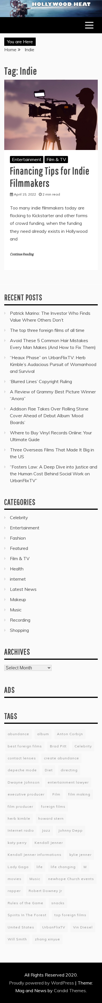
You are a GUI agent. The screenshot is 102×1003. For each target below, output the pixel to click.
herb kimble (19, 818)
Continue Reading (21, 254)
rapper (14, 891)
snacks (58, 903)
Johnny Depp (70, 830)
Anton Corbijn (70, 734)
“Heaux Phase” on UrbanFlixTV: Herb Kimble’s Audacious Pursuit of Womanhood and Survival (53, 364)
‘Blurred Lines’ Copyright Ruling (41, 381)
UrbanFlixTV (53, 927)
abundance (18, 734)
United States (21, 927)
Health (17, 569)
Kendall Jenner (49, 842)
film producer (20, 806)
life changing (63, 867)
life (40, 867)
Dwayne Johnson (24, 782)
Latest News (23, 589)
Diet (49, 770)
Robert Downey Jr (45, 891)
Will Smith (17, 939)
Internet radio (21, 830)
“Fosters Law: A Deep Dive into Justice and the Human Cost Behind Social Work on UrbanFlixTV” (53, 473)
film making (79, 794)
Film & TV (56, 159)
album (43, 734)
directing (69, 770)
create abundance (61, 758)
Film (56, 794)
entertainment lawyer (68, 782)
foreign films (53, 806)
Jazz (46, 830)
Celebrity (19, 517)
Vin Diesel (83, 927)
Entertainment (26, 159)
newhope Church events (71, 879)
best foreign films (25, 746)
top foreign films (70, 915)
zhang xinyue (47, 939)
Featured (19, 548)
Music (16, 610)
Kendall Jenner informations (34, 854)
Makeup (18, 599)
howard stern (51, 818)
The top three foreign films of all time (47, 330)
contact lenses (22, 758)
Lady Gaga (18, 867)
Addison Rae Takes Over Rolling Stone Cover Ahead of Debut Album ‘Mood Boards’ (49, 415)
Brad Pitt (58, 746)
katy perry (17, 842)
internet (18, 579)
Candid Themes (70, 990)
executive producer (26, 794)
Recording (20, 620)
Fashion (18, 538)
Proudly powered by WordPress (42, 983)
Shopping (19, 630)
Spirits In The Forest (27, 915)
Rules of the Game (25, 903)
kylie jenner (80, 854)
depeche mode (22, 770)
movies (15, 879)
